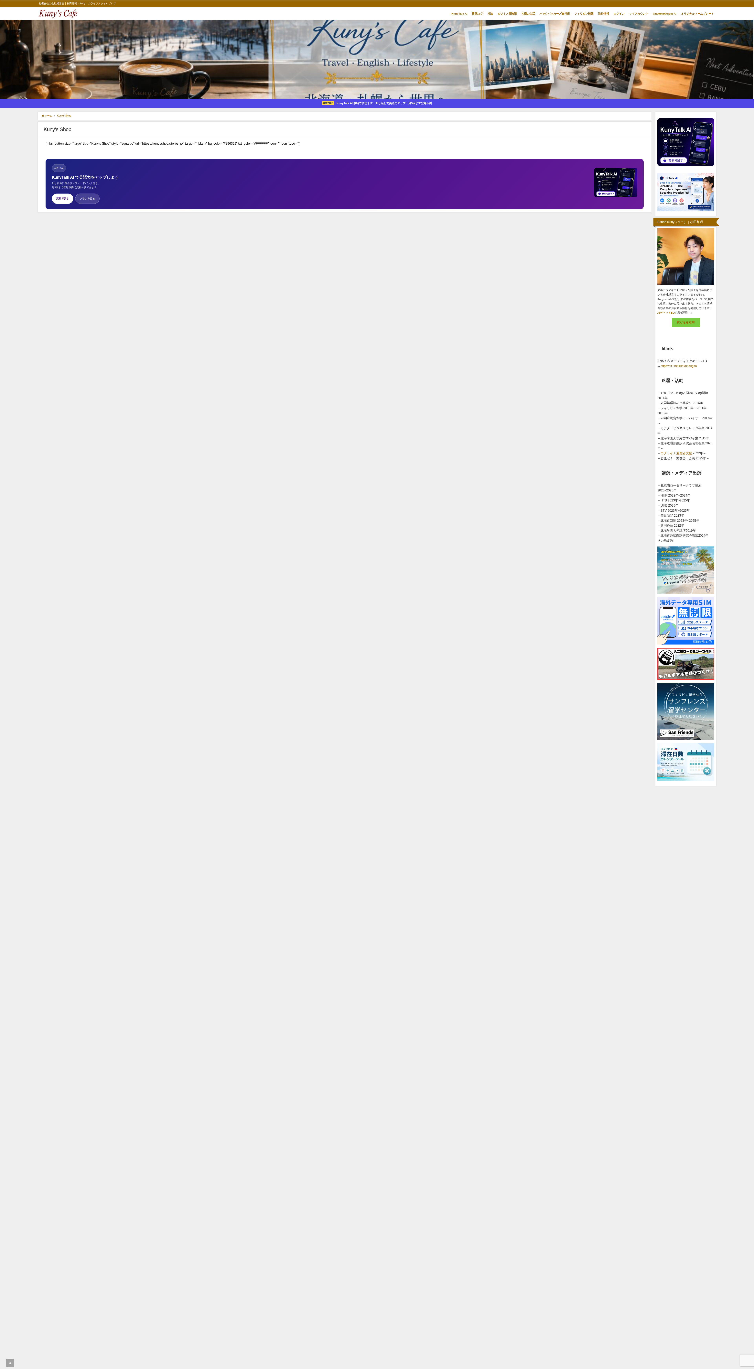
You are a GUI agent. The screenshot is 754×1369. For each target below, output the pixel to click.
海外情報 (603, 13)
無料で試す (62, 198)
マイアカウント (638, 13)
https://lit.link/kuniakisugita (679, 365)
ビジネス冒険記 (507, 13)
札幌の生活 (528, 13)
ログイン (619, 13)
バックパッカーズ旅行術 (555, 13)
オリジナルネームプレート (697, 13)
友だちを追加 (686, 322)
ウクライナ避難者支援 (676, 453)
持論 (490, 13)
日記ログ (477, 13)
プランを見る (87, 198)
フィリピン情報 (584, 13)
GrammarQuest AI (664, 13)
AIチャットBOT (667, 312)
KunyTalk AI (459, 13)
